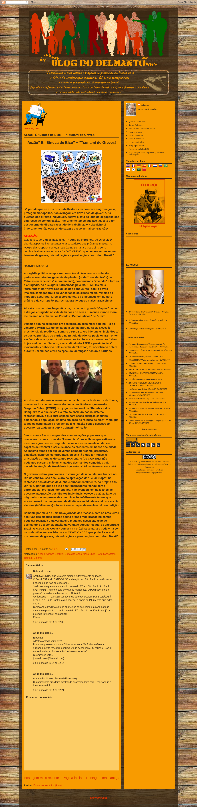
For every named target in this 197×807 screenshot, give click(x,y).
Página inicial (72, 778)
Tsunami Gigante (33, 557)
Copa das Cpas (73, 554)
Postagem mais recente (41, 778)
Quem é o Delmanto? (137, 121)
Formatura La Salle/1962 (139, 149)
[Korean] (134, 169)
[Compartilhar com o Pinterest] (84, 549)
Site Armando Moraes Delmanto (142, 128)
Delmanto (38, 571)
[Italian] (150, 166)
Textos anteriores (136, 135)
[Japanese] (128, 169)
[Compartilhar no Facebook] (81, 549)
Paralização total (106, 554)
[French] (134, 166)
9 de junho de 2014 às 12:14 (48, 663)
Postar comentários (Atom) (47, 785)
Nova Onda (89, 554)
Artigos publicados (137, 145)
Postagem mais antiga (102, 778)
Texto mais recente (136, 138)
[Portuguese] (166, 166)
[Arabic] (139, 169)
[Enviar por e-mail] (72, 549)
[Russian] (161, 166)
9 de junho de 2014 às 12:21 (48, 690)
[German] (139, 166)
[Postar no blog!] (75, 549)
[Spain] (144, 166)
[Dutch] (155, 166)
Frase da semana (135, 131)
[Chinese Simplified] (144, 169)
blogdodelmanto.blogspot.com (149, 472)
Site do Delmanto (136, 125)
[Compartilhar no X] (78, 549)
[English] (128, 166)
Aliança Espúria (54, 554)
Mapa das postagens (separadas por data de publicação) (146, 153)
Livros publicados (136, 142)
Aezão (41, 554)
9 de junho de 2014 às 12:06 (48, 622)
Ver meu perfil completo (148, 108)
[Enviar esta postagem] (66, 549)
